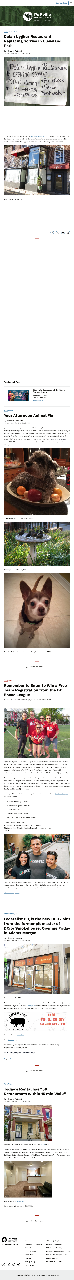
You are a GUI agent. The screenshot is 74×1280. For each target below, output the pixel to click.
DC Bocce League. (61, 794)
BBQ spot (31, 1005)
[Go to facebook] (8, 1264)
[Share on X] (57, 232)
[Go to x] (3, 1264)
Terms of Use (29, 1265)
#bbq (7, 1060)
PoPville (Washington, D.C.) (56, 1255)
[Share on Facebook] (52, 232)
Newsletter (29, 1255)
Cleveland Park (10, 31)
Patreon (28, 1258)
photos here (21, 1201)
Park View (8, 1084)
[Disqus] (37, 303)
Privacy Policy (30, 1262)
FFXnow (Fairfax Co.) (54, 1248)
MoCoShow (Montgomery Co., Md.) (59, 1251)
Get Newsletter (61, 3)
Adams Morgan (10, 914)
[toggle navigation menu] (71, 3)
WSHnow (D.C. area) (54, 1262)
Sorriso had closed (37, 136)
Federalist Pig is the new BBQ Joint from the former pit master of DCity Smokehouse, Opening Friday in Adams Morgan (37, 926)
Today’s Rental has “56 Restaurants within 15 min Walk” (35, 1091)
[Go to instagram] (13, 1264)
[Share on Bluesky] (63, 232)
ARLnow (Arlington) (53, 1241)
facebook (11, 1040)
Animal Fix (8, 410)
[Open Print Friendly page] (68, 232)
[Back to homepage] (6, 3)
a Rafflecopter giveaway (12, 892)
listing (42, 1144)
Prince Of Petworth (14, 51)
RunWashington (52, 1258)
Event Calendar (30, 1251)
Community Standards (33, 1244)
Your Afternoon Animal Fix (28, 415)
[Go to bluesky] (18, 1264)
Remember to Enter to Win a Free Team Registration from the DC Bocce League (35, 690)
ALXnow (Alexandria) (54, 1244)
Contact (28, 1248)
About (27, 1241)
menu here (20, 1035)
